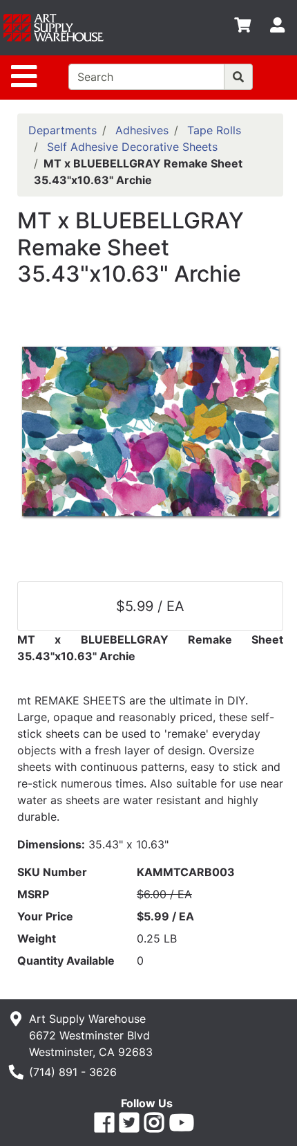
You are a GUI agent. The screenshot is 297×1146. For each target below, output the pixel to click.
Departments (62, 130)
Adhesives (142, 130)
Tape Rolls (214, 130)
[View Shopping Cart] (242, 28)
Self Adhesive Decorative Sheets (132, 147)
